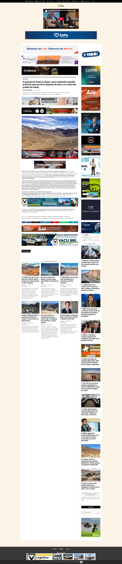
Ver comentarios (26, 251)
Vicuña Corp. (71, 218)
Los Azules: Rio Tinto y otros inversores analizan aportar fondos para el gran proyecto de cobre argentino (30, 280)
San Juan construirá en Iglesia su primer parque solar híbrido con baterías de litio (49, 280)
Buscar (67, 549)
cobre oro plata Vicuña (31, 216)
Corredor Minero (41, 1)
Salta (32, 1)
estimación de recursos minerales (56, 216)
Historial (54, 549)
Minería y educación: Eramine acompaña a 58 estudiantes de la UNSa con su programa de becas (90, 337)
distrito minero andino (42, 216)
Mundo (76, 1)
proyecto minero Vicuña (62, 218)
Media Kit (61, 549)
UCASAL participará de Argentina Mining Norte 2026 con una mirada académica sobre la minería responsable (90, 361)
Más (93, 1)
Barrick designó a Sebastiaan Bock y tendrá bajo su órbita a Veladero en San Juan (69, 317)
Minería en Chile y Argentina (49, 218)
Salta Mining (28, 90)
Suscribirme (90, 507)
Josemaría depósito (26, 218)
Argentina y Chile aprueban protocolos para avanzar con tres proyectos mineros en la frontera (90, 263)
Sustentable (86, 1)
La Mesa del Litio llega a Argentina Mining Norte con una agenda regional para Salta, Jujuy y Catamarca (89, 412)
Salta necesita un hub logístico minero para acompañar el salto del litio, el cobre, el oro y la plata (90, 486)
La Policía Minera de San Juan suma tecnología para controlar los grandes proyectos (69, 280)
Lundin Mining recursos (37, 218)
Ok (81, 562)
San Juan (25, 79)
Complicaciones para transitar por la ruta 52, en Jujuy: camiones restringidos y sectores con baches (90, 287)
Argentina (67, 1)
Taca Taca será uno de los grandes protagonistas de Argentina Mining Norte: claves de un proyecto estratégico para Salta (90, 386)
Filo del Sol (66, 216)
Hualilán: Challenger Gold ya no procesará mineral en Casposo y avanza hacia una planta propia (30, 318)
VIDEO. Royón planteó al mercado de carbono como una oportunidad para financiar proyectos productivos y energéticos (90, 312)
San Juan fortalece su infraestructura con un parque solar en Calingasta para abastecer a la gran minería (49, 319)
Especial (50, 1)
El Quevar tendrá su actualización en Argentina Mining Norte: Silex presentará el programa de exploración (90, 462)
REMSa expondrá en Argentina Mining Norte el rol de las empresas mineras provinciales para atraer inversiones (90, 437)
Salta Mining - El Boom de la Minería (90, 493)
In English (58, 1)
